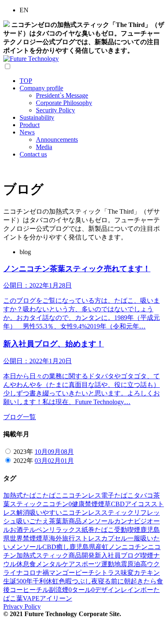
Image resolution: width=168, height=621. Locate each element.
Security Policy (55, 110)
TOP (26, 80)
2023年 (23, 451)
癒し (62, 546)
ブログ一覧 (19, 416)
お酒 (16, 529)
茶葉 (55, 521)
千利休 (42, 581)
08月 (67, 451)
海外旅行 (62, 538)
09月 (54, 451)
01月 (67, 460)
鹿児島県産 (85, 546)
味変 (127, 572)
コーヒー (23, 589)
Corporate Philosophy (64, 102)
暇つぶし (78, 581)
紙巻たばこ (98, 529)
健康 (78, 503)
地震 (120, 564)
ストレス (88, 538)
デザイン (108, 589)
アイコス (138, 503)
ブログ (130, 555)
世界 (16, 538)
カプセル (114, 538)
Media (44, 146)
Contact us (33, 154)
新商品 (72, 521)
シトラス (108, 572)
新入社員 (108, 555)
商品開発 (82, 555)
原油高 (137, 564)
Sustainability (37, 117)
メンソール (98, 521)
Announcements (57, 139)
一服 (133, 538)
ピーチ (85, 572)
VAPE (31, 598)
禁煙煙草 (36, 538)
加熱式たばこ (22, 495)
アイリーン (56, 598)
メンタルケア (55, 564)
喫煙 (146, 555)
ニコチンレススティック (98, 512)
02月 (54, 460)
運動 (107, 564)
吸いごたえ (32, 521)
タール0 (83, 589)
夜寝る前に (107, 581)
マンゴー (62, 572)
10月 (41, 451)
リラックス (65, 529)
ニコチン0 (57, 503)
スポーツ (88, 564)
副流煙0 (60, 589)
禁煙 (91, 503)
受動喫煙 (127, 529)
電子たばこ (117, 495)
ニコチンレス (81, 495)
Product (30, 124)
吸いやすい (45, 512)
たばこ (52, 495)
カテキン (147, 572)
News (27, 132)
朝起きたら (140, 581)
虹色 (58, 581)
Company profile (41, 88)
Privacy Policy (22, 606)
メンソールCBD (33, 546)
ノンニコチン (128, 546)
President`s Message (62, 95)
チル (42, 589)
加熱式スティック (42, 555)
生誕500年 (18, 581)
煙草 (104, 503)
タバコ (143, 495)
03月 (41, 460)
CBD (118, 503)
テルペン (36, 529)
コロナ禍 (36, 572)
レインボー (137, 589)
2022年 (23, 460)
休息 (22, 564)
